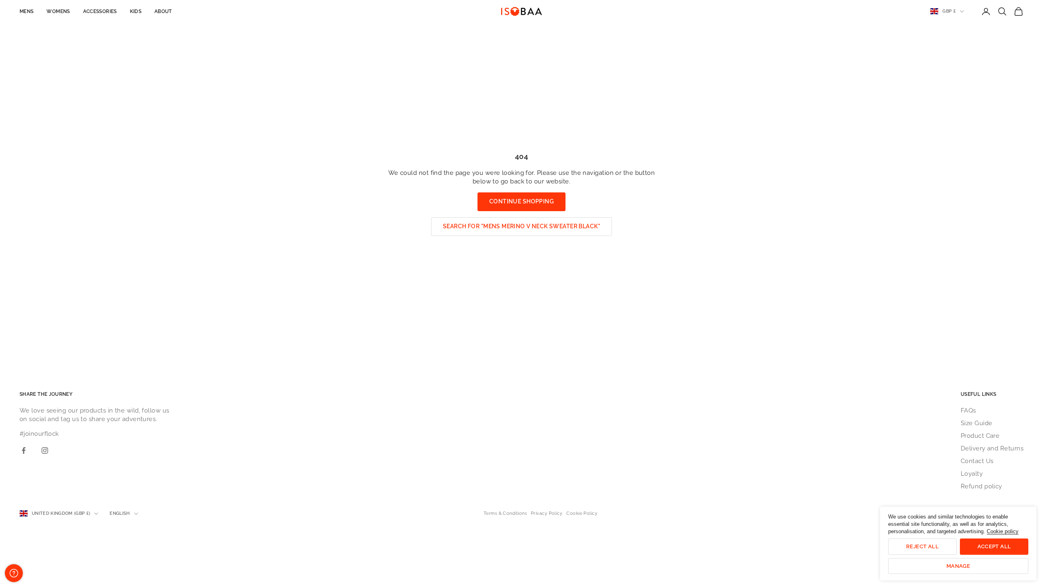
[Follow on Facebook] (24, 450)
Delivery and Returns (992, 448)
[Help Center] (14, 573)
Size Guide (976, 423)
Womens (58, 11)
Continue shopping (521, 201)
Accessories (100, 11)
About (163, 11)
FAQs (968, 410)
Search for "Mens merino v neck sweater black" (521, 226)
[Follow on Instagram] (45, 450)
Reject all (922, 546)
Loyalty (972, 473)
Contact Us (977, 461)
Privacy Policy (546, 513)
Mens (26, 11)
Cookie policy (1003, 531)
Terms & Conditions (505, 513)
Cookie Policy (581, 513)
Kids (135, 11)
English (120, 513)
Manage (958, 566)
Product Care (980, 435)
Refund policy (981, 486)
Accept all (994, 546)
